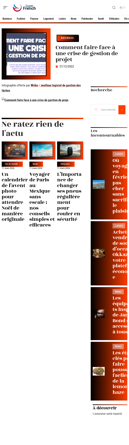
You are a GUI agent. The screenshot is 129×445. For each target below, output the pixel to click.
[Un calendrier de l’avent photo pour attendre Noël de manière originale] (15, 150)
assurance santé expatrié (108, 413)
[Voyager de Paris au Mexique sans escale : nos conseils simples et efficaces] (42, 150)
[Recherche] (114, 7)
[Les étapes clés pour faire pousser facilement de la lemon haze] (99, 371)
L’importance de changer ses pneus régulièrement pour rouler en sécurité (69, 196)
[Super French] (24, 7)
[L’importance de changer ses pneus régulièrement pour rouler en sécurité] (70, 150)
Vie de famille (11, 164)
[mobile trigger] (6, 7)
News (35, 164)
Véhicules (65, 164)
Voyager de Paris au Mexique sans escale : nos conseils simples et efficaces (42, 199)
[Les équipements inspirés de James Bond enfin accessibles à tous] (99, 313)
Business (67, 38)
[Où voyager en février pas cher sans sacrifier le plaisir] (99, 184)
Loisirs (119, 154)
